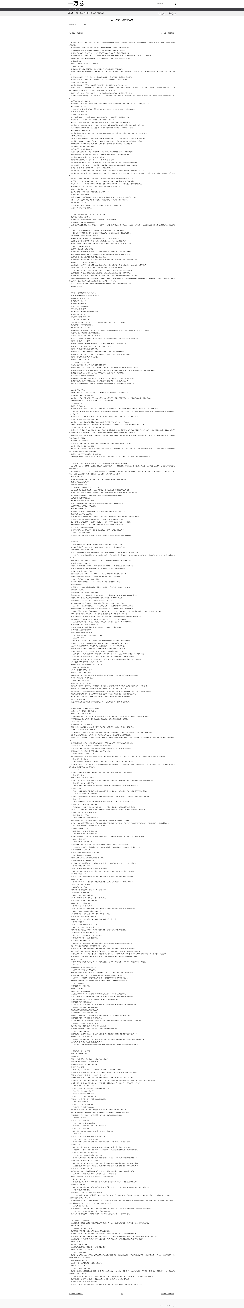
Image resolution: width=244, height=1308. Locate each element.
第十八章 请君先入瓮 (97, 13)
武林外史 (86, 13)
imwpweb (173, 1306)
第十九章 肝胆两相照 (167, 33)
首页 (70, 9)
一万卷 (76, 13)
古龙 (74, 9)
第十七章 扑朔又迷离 (76, 33)
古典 (79, 9)
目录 (122, 1293)
